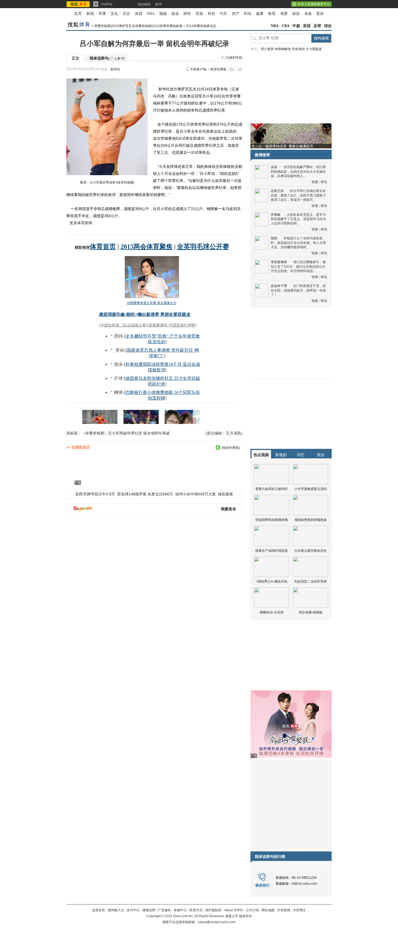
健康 (259, 14)
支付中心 (133, 910)
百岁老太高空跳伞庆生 (310, 551)
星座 (320, 14)
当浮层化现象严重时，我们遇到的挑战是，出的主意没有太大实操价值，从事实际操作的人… (298, 171)
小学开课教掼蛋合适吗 (310, 489)
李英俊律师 (279, 262)
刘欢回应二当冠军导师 (310, 581)
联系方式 (196, 910)
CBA (285, 26)
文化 (114, 14)
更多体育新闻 (81, 223)
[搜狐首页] (79, 4)
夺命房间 (298, 49)
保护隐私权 (213, 910)
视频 (163, 14)
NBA (151, 14)
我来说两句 (107, 58)
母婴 (284, 14)
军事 (102, 14)
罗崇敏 (275, 215)
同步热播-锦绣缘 (310, 612)
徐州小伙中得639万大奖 (195, 494)
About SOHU (233, 910)
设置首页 (98, 910)
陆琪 (274, 238)
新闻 (90, 14)
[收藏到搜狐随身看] (218, 447)
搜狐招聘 (148, 910)
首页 (78, 14)
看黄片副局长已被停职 (271, 489)
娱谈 (175, 14)
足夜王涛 (277, 191)
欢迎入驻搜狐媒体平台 (314, 4)
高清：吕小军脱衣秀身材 (98, 182)
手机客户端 (198, 69)
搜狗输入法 (116, 910)
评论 (324, 182)
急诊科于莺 (279, 286)
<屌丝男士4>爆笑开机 (272, 581)
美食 (308, 14)
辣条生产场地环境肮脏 (271, 551)
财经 (187, 14)
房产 (235, 14)
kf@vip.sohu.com (304, 884)
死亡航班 (267, 49)
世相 (199, 14)
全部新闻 (283, 910)
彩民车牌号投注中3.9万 (95, 494)
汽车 (223, 14)
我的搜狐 (144, 4)
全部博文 (299, 910)
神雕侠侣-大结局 (271, 612)
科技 (211, 14)
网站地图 (268, 910)
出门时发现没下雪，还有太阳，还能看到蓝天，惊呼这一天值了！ (298, 290)
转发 (315, 182)
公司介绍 (252, 910)
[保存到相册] (125, 182)
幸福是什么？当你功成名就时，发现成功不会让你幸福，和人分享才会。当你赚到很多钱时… (298, 242)
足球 (317, 26)
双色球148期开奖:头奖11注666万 (145, 494)
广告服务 (164, 910)
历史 (126, 14)
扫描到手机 (234, 58)
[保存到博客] (231, 448)
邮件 (158, 4)
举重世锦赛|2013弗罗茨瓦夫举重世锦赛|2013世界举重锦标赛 (138, 26)
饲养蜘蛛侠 (283, 49)
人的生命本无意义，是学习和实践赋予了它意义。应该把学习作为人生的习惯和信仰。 (298, 219)
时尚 (248, 14)
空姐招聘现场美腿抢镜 (271, 520)
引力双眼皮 (314, 49)
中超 (296, 26)
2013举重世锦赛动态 (201, 26)
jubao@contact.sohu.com (217, 922)
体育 (138, 14)
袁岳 (274, 167)
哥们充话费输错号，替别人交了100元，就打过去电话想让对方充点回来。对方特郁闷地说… (298, 266)
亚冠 (307, 26)
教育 (272, 14)
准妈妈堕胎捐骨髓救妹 (310, 520)
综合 (328, 26)
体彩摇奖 (225, 494)
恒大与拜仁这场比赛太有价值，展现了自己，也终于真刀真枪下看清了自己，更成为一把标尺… (298, 195)
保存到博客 (218, 69)
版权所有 (245, 916)
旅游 (296, 14)
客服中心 (180, 910)
